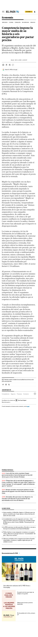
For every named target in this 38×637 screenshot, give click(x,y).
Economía (7, 17)
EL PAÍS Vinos (19, 559)
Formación (18, 22)
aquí (28, 406)
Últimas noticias (7, 470)
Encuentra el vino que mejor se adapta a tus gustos (25, 592)
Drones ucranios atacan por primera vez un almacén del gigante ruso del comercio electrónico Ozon (18, 491)
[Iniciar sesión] (34, 11)
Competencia (5, 394)
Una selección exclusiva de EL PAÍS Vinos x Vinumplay (16, 586)
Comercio (26, 394)
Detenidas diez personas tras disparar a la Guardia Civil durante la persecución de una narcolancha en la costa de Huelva (17, 498)
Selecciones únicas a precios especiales (25, 603)
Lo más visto (6, 508)
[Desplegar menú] (3, 11)
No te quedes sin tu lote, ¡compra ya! (26, 613)
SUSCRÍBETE (29, 11)
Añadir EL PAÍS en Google (11, 69)
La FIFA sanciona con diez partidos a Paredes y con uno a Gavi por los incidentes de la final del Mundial (19, 527)
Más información (6, 402)
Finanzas (19, 394)
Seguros (13, 394)
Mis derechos (25, 22)
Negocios (32, 22)
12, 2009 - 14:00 (21, 60)
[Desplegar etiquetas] (35, 393)
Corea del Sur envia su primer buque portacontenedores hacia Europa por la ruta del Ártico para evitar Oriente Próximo (17, 475)
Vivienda (11, 22)
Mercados (4, 22)
